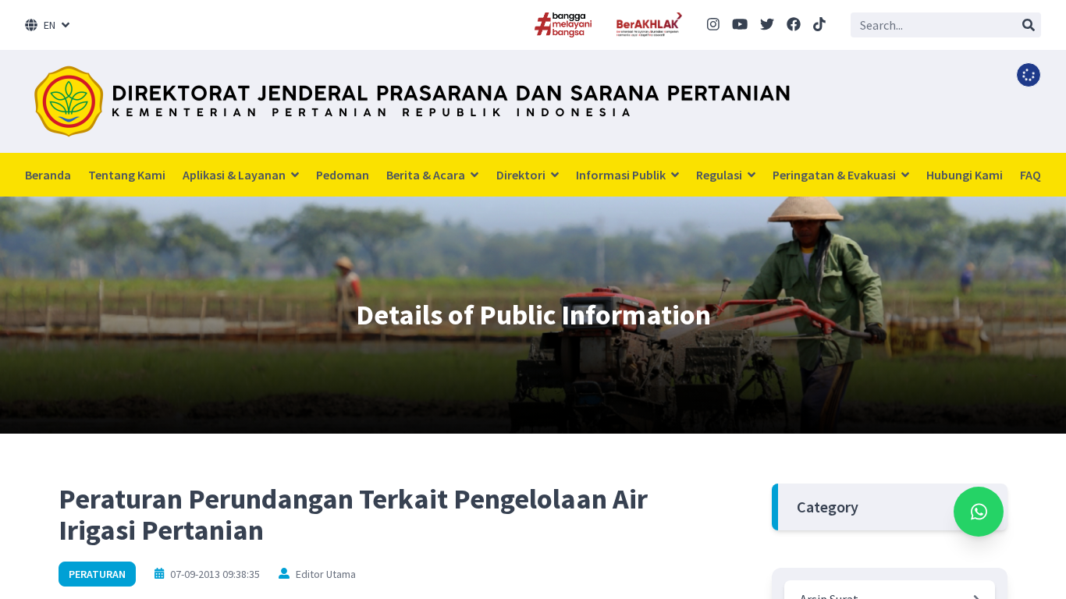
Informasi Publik (622, 175)
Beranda (48, 175)
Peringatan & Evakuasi (835, 175)
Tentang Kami (126, 175)
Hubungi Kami (964, 175)
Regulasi (720, 175)
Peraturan (97, 574)
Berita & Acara (426, 175)
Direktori (522, 175)
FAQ (1030, 175)
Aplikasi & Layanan (235, 175)
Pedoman (342, 175)
